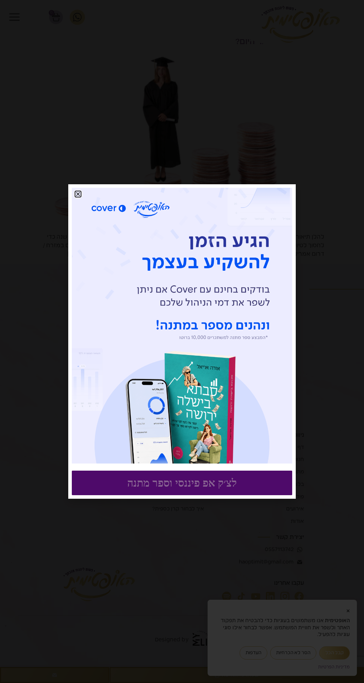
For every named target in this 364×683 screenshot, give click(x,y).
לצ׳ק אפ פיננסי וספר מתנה (182, 483)
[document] (182, 341)
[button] (78, 194)
